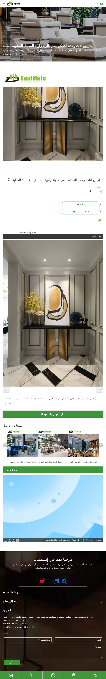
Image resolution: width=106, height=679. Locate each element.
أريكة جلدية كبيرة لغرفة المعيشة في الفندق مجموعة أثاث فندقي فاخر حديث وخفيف (22, 462)
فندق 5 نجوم (74, 398)
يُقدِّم (12, 662)
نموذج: (34, 232)
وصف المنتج (96, 236)
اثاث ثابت (8, 403)
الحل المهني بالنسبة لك (53, 414)
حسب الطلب (9, 398)
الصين (50, 398)
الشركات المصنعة (36, 398)
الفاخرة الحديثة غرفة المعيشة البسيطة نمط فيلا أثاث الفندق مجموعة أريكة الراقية (83, 462)
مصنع (22, 398)
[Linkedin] (56, 581)
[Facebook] (64, 581)
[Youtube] (42, 581)
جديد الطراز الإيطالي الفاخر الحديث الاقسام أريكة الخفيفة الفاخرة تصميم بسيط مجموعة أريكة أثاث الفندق (53, 462)
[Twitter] (49, 581)
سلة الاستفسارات (83, 211)
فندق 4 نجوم (89, 398)
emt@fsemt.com (10, 627)
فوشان (61, 398)
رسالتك (83, 204)
